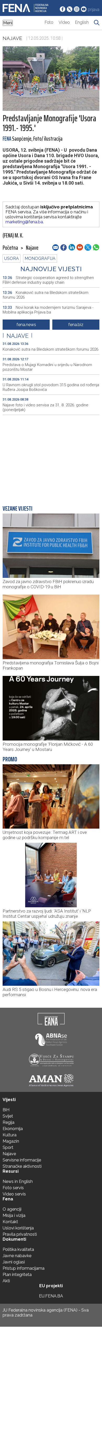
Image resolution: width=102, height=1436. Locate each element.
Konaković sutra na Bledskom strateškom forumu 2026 (45, 295)
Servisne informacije (22, 1160)
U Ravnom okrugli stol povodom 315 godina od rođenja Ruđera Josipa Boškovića (51, 387)
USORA (11, 258)
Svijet (8, 1116)
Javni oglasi (14, 1262)
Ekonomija (13, 1128)
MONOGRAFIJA (40, 258)
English (82, 22)
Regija (8, 1122)
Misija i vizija (14, 1215)
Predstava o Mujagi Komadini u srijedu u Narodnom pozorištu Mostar (47, 367)
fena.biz (75, 324)
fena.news (26, 324)
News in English (18, 1181)
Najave (12, 38)
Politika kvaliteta (18, 1249)
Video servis (14, 1194)
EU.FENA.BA (51, 1295)
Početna (10, 248)
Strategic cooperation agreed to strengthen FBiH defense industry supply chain (48, 280)
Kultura (9, 1134)
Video (64, 22)
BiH (6, 1109)
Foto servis (13, 1187)
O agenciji (12, 1209)
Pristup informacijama (23, 1268)
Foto (49, 22)
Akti (6, 1280)
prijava (93, 9)
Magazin (11, 1141)
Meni (7, 22)
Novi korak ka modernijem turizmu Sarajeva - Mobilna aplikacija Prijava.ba (48, 310)
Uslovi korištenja (18, 1228)
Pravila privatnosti (20, 1234)
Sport (8, 1147)
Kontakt (10, 1221)
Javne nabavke (17, 1255)
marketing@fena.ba (24, 221)
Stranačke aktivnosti (22, 1166)
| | (17, 335)
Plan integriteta (17, 1274)
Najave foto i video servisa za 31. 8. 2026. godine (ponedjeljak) (45, 407)
